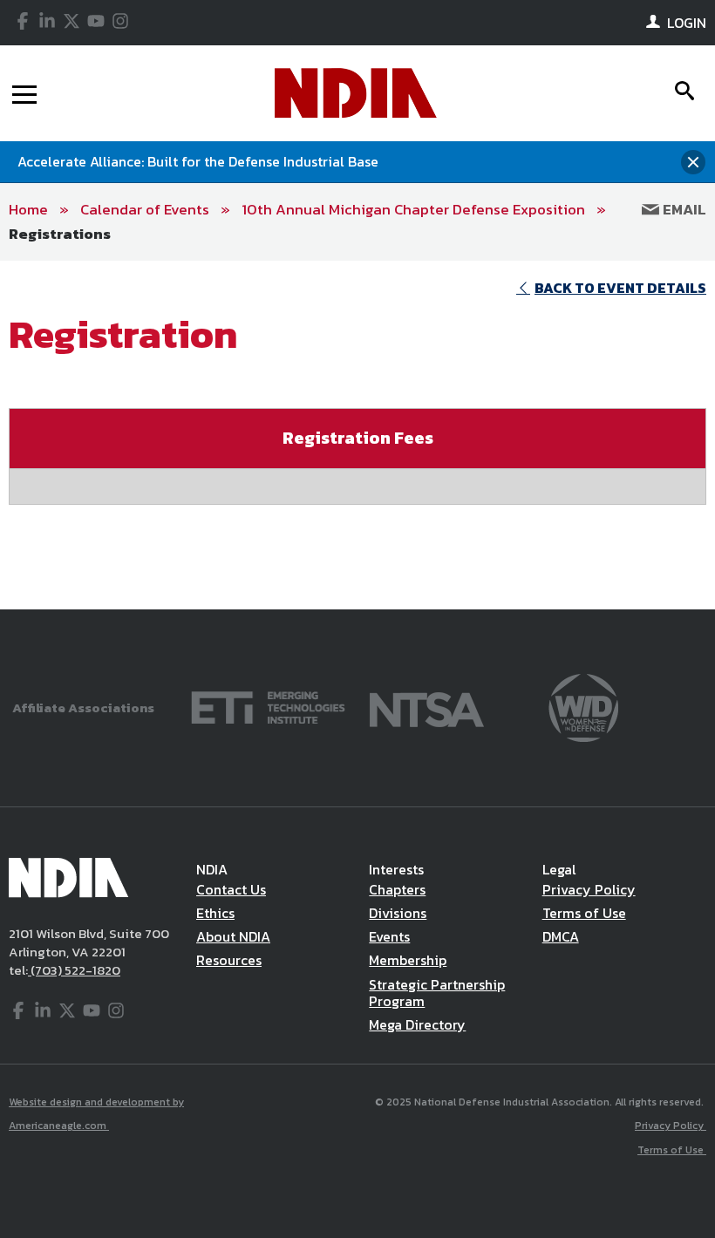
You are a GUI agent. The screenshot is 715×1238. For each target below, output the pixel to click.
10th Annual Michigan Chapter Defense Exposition (413, 209)
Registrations (60, 233)
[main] (357, 435)
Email (682, 209)
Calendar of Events (144, 209)
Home (28, 209)
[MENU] (24, 93)
